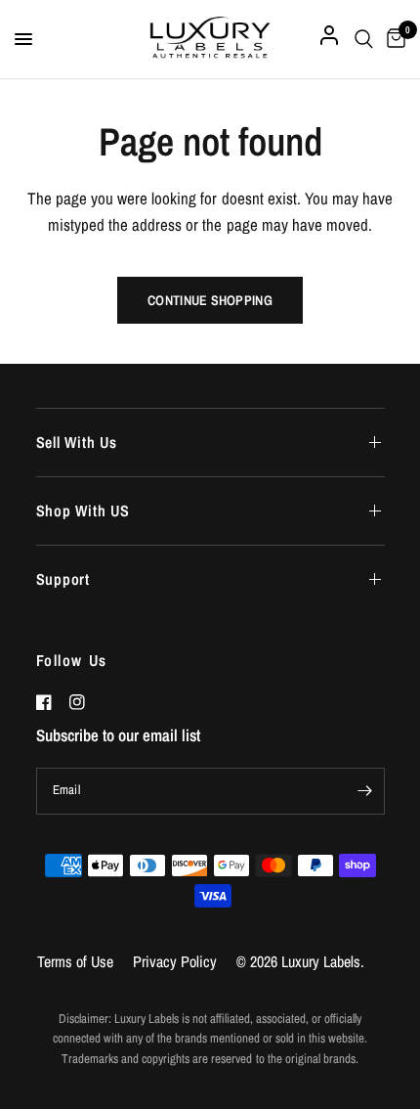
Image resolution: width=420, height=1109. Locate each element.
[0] (392, 39)
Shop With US (83, 510)
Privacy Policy (175, 961)
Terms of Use (75, 961)
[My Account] (329, 39)
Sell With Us (77, 442)
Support (63, 579)
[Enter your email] (365, 791)
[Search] (364, 39)
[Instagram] (84, 702)
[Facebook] (50, 702)
